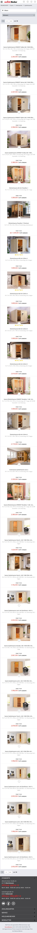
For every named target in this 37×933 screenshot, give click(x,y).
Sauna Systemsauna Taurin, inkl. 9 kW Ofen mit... (18, 717)
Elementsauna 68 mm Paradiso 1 (18, 189)
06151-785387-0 (11, 895)
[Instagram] (14, 903)
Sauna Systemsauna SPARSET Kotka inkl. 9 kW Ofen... (19, 48)
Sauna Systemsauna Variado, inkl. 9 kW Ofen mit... (18, 647)
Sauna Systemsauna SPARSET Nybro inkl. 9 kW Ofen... (19, 119)
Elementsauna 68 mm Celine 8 (18, 329)
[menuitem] (24, 1)
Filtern (6, 10)
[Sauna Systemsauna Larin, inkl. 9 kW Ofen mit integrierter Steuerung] (18, 667)
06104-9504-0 (10, 885)
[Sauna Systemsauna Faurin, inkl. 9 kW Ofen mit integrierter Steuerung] (18, 526)
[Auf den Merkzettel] (19, 42)
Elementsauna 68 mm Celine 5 (19, 365)
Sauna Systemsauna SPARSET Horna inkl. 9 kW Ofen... (19, 84)
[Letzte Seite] (11, 21)
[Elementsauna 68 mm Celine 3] (18, 245)
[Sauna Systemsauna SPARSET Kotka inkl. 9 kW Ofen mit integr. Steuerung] (18, 33)
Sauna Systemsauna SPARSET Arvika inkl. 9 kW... (19, 154)
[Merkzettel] (27, 1)
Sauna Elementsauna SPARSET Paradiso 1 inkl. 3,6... (18, 401)
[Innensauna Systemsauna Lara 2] (18, 456)
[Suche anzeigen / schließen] (24, 2)
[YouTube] (4, 903)
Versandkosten (8, 927)
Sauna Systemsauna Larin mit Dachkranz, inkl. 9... (18, 612)
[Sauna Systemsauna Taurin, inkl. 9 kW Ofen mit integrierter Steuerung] (18, 702)
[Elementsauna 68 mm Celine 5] (18, 350)
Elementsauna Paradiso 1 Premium (19, 224)
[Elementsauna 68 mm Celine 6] (18, 421)
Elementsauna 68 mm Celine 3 (19, 259)
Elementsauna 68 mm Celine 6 (18, 435)
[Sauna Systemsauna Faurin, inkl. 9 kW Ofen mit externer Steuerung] (18, 561)
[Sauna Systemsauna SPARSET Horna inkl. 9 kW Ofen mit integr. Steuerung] (18, 69)
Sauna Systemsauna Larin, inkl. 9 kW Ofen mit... (18, 682)
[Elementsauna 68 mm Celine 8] (18, 315)
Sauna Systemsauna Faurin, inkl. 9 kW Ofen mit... (18, 541)
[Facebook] (9, 903)
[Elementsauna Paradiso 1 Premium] (18, 209)
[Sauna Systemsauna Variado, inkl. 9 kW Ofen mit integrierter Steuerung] (18, 632)
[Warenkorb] (35, 1)
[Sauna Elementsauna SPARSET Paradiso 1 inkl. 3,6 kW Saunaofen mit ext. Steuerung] (18, 385)
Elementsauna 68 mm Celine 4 (18, 294)
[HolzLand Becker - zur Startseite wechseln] (10, 1)
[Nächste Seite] (7, 21)
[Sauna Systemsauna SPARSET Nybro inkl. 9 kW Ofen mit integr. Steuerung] (18, 104)
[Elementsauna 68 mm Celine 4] (18, 280)
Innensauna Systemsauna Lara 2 (18, 470)
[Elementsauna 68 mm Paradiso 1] (18, 174)
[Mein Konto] (31, 1)
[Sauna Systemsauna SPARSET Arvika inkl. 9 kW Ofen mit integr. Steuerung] (18, 139)
